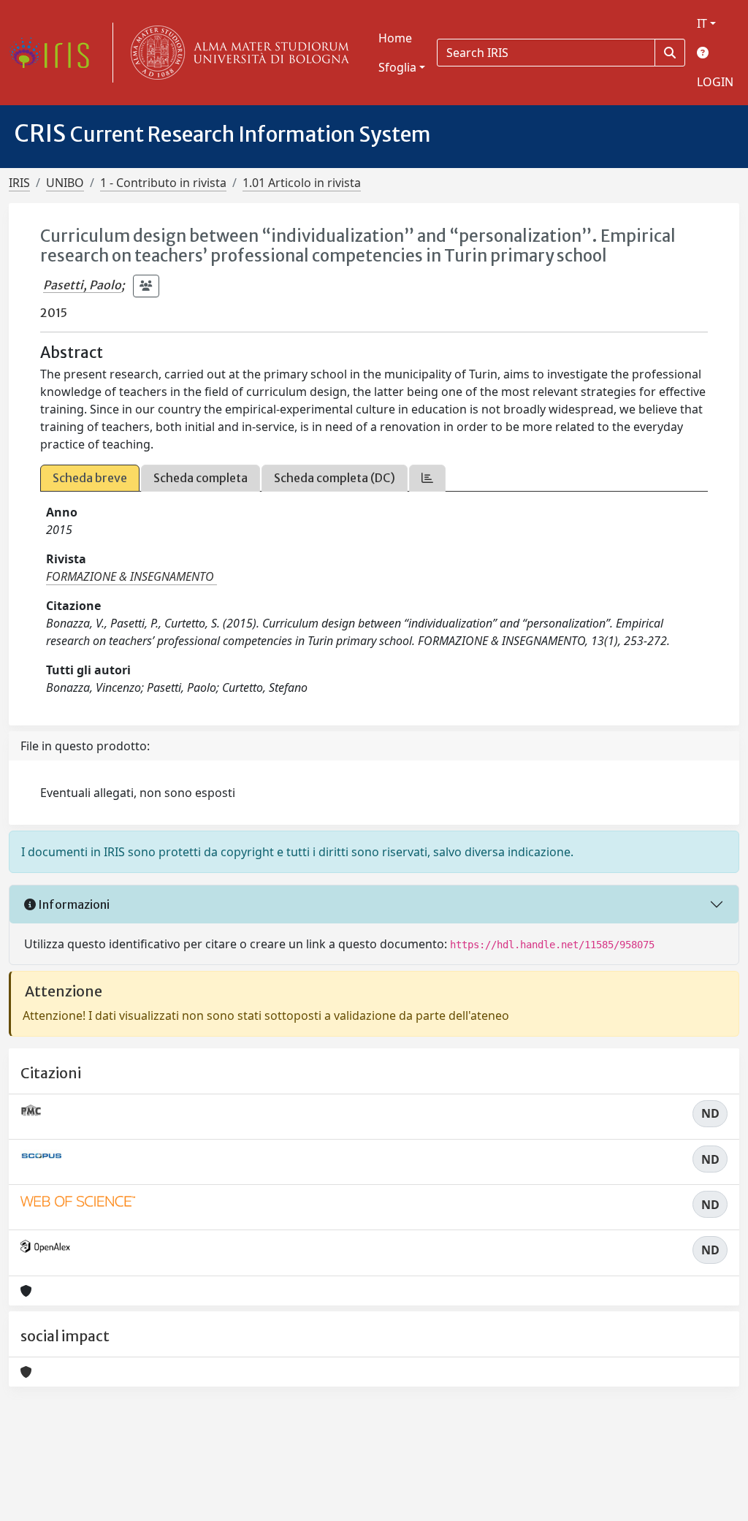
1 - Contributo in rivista (163, 183)
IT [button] (702, 23)
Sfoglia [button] (397, 67)
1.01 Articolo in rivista (302, 183)
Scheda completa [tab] (200, 477)
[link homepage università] (236, 53)
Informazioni (73, 904)
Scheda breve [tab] (90, 477)
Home (395, 38)
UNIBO (65, 183)
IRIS (19, 183)
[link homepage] (55, 52)
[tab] (427, 478)
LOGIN (715, 82)
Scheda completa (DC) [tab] (334, 477)
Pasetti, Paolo (82, 285)
